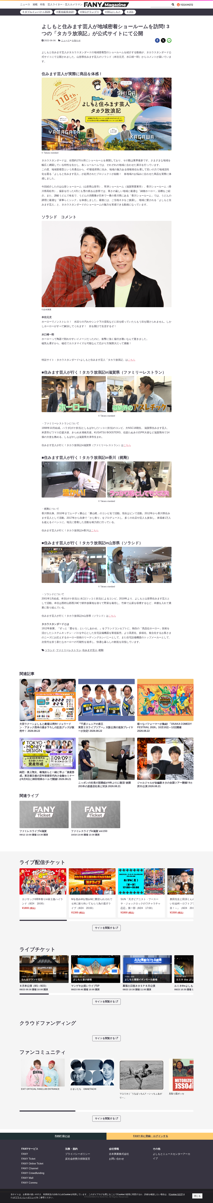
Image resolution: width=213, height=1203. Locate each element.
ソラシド (50, 650)
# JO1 (130, 12)
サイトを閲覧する (105, 927)
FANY (24, 1154)
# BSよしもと (113, 12)
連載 (35, 4)
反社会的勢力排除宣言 (77, 1158)
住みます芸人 (89, 650)
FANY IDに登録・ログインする (150, 1136)
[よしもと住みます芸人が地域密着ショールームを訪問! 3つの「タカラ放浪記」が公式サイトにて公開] (157, 40)
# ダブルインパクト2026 (36, 12)
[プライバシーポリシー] (25, 1197)
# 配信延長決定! (65, 12)
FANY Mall (27, 1178)
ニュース (25, 4)
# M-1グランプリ (89, 12)
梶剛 (101, 650)
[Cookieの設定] (176, 1194)
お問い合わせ (116, 1158)
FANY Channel (29, 1168)
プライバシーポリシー (77, 1154)
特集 (42, 4)
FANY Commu (29, 1182)
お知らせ (76, 40)
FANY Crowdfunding (32, 1173)
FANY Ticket (28, 1158)
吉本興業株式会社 (119, 1154)
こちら (131, 359)
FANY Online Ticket (32, 1163)
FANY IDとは (62, 1136)
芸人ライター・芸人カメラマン (65, 4)
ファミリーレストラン (68, 650)
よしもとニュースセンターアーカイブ (171, 1156)
